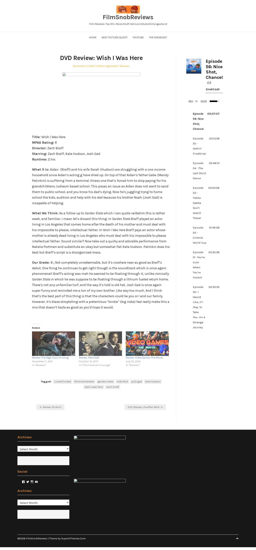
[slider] (196, 101)
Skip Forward (221, 101)
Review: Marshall (89, 357)
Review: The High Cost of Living (50, 357)
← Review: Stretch (50, 407)
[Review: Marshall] (100, 343)
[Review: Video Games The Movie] (147, 343)
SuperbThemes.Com (73, 538)
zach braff (112, 387)
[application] (203, 101)
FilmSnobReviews (128, 17)
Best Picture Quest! (114, 37)
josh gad (136, 381)
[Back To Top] (237, 538)
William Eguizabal (107, 66)
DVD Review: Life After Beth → (145, 407)
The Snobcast (158, 37)
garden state (105, 381)
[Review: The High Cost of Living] (53, 343)
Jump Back (218, 101)
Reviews (124, 66)
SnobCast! (213, 89)
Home (92, 37)
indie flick (122, 381)
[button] (203, 121)
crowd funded (62, 381)
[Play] (188, 101)
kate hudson (153, 381)
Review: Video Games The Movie (144, 357)
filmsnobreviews (84, 381)
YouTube (138, 37)
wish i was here (94, 387)
